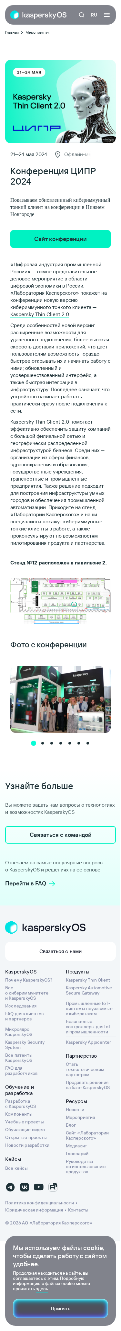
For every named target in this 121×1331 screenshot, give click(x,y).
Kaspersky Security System (25, 1045)
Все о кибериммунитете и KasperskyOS (26, 993)
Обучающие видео (25, 1129)
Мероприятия (80, 1117)
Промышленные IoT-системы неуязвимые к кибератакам (89, 1008)
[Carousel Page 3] (51, 743)
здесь (42, 1288)
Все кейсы (16, 1168)
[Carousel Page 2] (42, 743)
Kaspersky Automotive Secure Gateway (89, 990)
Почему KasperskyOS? (28, 980)
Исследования (20, 1005)
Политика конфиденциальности (39, 1202)
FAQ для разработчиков (21, 1070)
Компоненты (19, 1114)
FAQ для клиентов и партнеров (24, 1016)
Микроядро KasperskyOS (18, 1032)
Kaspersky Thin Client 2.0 (39, 314)
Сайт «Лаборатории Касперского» (87, 1135)
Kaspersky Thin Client (88, 980)
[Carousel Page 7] (87, 743)
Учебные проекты (24, 1121)
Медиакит (76, 1145)
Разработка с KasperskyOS (20, 1103)
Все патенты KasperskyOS (19, 1057)
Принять (60, 1308)
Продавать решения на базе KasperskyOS (88, 1085)
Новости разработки (27, 1145)
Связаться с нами (60, 951)
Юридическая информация (34, 1209)
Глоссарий (77, 1153)
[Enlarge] (102, 585)
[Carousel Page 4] (60, 743)
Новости (75, 1109)
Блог (71, 1125)
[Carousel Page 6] (78, 743)
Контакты (78, 1209)
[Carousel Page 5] (69, 743)
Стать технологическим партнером (85, 1069)
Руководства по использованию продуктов (86, 1166)
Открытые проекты (26, 1137)
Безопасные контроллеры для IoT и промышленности (88, 1026)
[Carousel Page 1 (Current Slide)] (33, 743)
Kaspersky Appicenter (88, 1042)
